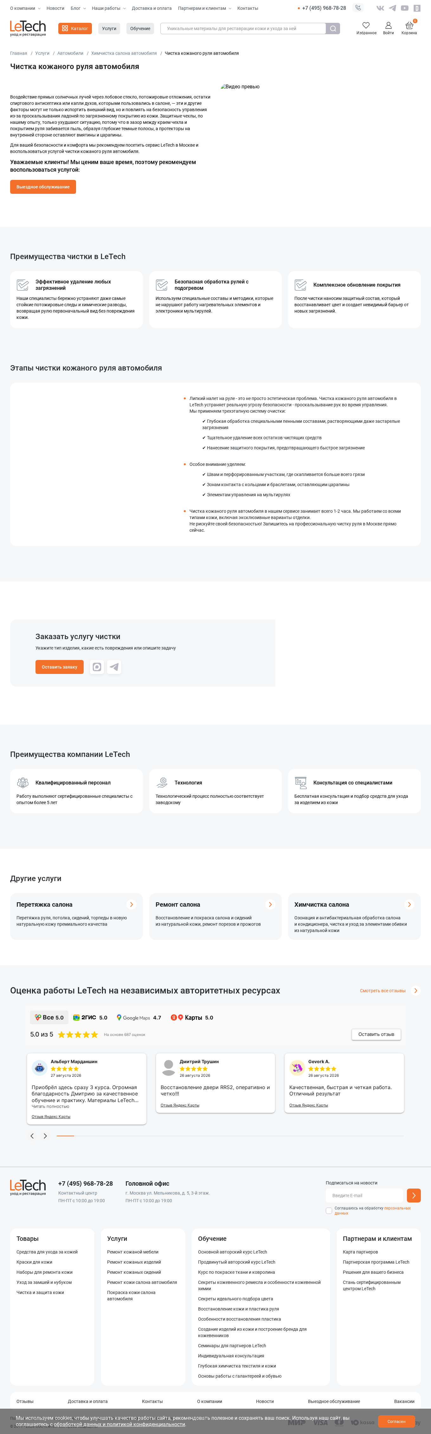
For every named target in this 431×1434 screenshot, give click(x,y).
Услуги (117, 1238)
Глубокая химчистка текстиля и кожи (237, 1365)
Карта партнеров (360, 1251)
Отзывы (25, 1401)
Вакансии (404, 1401)
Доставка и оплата (152, 8)
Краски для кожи (34, 1262)
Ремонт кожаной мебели (132, 1251)
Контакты (247, 8)
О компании (22, 8)
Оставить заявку (59, 666)
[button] (358, 8)
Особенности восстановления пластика (239, 1319)
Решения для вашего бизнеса (373, 1272)
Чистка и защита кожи (40, 1292)
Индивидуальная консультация (231, 1355)
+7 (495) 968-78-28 (324, 8)
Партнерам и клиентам (202, 8)
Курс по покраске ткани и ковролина (236, 1272)
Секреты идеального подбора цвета (235, 1298)
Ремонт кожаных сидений (134, 1272)
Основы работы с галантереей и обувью (239, 1376)
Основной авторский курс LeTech (232, 1251)
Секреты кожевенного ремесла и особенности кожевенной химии (259, 1285)
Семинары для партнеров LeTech (232, 1345)
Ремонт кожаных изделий (134, 1262)
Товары (27, 1238)
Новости (55, 8)
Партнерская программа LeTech (376, 1262)
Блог (75, 8)
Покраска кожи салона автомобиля (131, 1295)
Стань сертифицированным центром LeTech (372, 1285)
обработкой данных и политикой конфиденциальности (119, 1424)
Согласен (397, 1421)
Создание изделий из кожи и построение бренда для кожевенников (252, 1332)
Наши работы (106, 8)
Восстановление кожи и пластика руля (238, 1308)
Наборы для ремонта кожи (44, 1272)
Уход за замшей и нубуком (44, 1282)
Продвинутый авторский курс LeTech (236, 1262)
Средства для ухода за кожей (47, 1251)
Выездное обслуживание (43, 186)
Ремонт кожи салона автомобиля (142, 1282)
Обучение (212, 1238)
